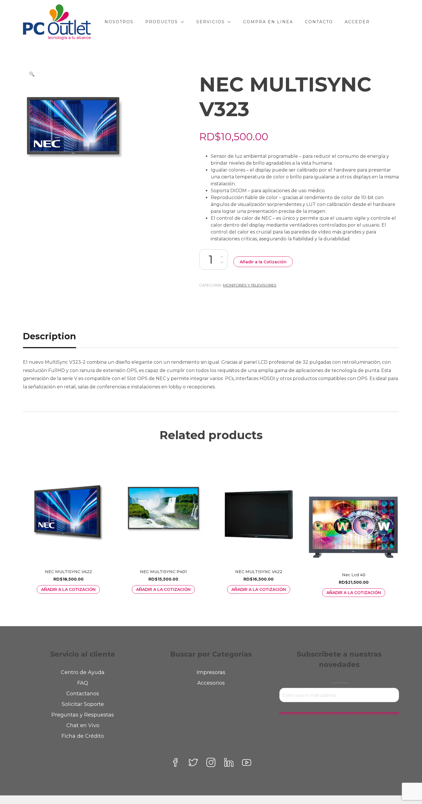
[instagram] (211, 762)
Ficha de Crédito (82, 736)
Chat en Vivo (82, 725)
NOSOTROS (118, 21)
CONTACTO (319, 21)
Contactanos (82, 693)
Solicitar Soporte (83, 704)
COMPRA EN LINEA (268, 21)
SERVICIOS (210, 21)
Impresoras (211, 672)
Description (49, 336)
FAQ (82, 683)
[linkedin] (228, 762)
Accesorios (211, 683)
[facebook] (175, 762)
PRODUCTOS (161, 21)
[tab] (56, 336)
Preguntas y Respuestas (82, 715)
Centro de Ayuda (82, 672)
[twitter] (193, 762)
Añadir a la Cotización (263, 261)
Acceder (357, 21)
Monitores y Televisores (249, 285)
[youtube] (246, 762)
